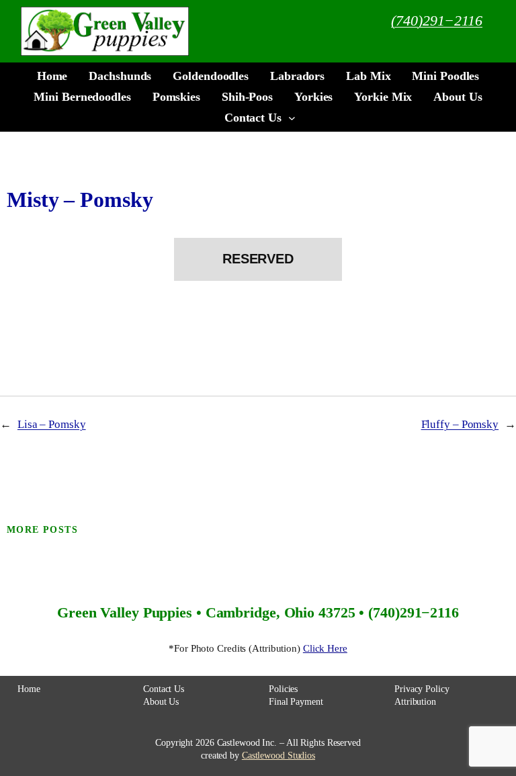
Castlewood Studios (278, 755)
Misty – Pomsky (80, 200)
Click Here (325, 648)
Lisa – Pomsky (51, 424)
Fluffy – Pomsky (460, 424)
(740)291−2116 (436, 20)
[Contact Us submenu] (292, 118)
